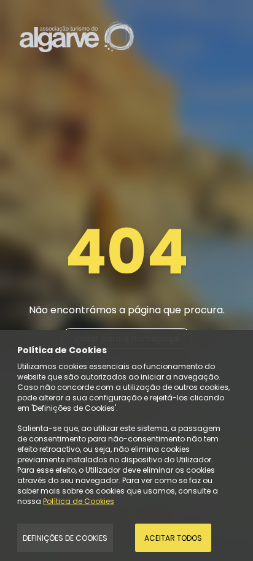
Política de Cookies (78, 501)
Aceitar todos (173, 538)
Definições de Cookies (65, 538)
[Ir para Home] (77, 35)
